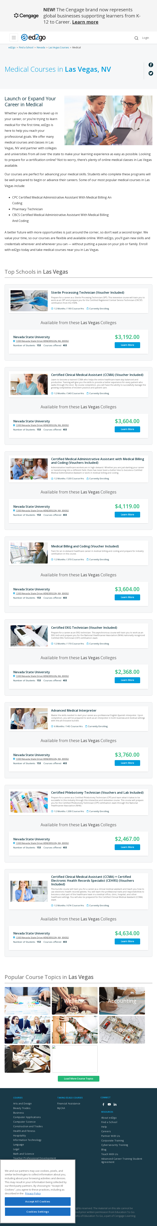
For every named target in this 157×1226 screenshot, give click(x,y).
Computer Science (24, 1121)
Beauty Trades (21, 1108)
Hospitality (19, 1135)
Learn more (85, 22)
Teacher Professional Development (34, 1158)
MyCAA (61, 1108)
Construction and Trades (28, 1126)
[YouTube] (109, 1104)
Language (18, 1144)
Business (18, 1112)
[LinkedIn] (115, 1104)
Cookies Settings (37, 1211)
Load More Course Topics (78, 1078)
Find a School (26, 47)
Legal (16, 1149)
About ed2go (109, 1117)
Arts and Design (22, 1103)
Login (145, 38)
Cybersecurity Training (114, 1145)
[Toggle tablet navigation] (14, 37)
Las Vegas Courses (59, 47)
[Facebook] (103, 1104)
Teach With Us (109, 1154)
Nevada (41, 47)
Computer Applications (27, 1117)
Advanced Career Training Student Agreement (121, 1160)
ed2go (12, 47)
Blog (103, 1149)
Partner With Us (110, 1136)
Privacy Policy (33, 1193)
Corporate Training (112, 1140)
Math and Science (23, 1153)
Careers (106, 1131)
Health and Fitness (24, 1131)
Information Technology (27, 1140)
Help (104, 1126)
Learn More (127, 345)
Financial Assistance (68, 1103)
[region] (37, 1191)
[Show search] (136, 38)
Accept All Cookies (37, 1201)
